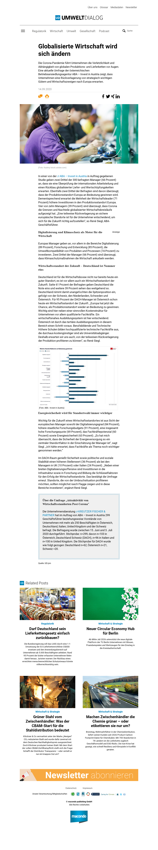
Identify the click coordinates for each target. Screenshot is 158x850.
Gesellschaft (87, 31)
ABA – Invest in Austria (73, 176)
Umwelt (71, 31)
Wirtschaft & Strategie (110, 623)
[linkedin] (118, 97)
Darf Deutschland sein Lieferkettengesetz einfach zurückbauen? (47, 633)
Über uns (92, 7)
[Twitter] (108, 97)
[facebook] (103, 97)
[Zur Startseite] (79, 18)
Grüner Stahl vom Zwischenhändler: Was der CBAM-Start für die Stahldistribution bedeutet (47, 723)
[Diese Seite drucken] (47, 96)
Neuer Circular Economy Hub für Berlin (111, 631)
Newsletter (131, 7)
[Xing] (113, 97)
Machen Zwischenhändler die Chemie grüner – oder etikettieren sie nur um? (110, 721)
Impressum (87, 788)
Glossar (104, 7)
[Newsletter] (79, 775)
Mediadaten (117, 7)
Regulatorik (39, 31)
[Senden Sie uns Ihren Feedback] (40, 96)
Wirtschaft (56, 31)
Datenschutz (71, 788)
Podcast (104, 31)
